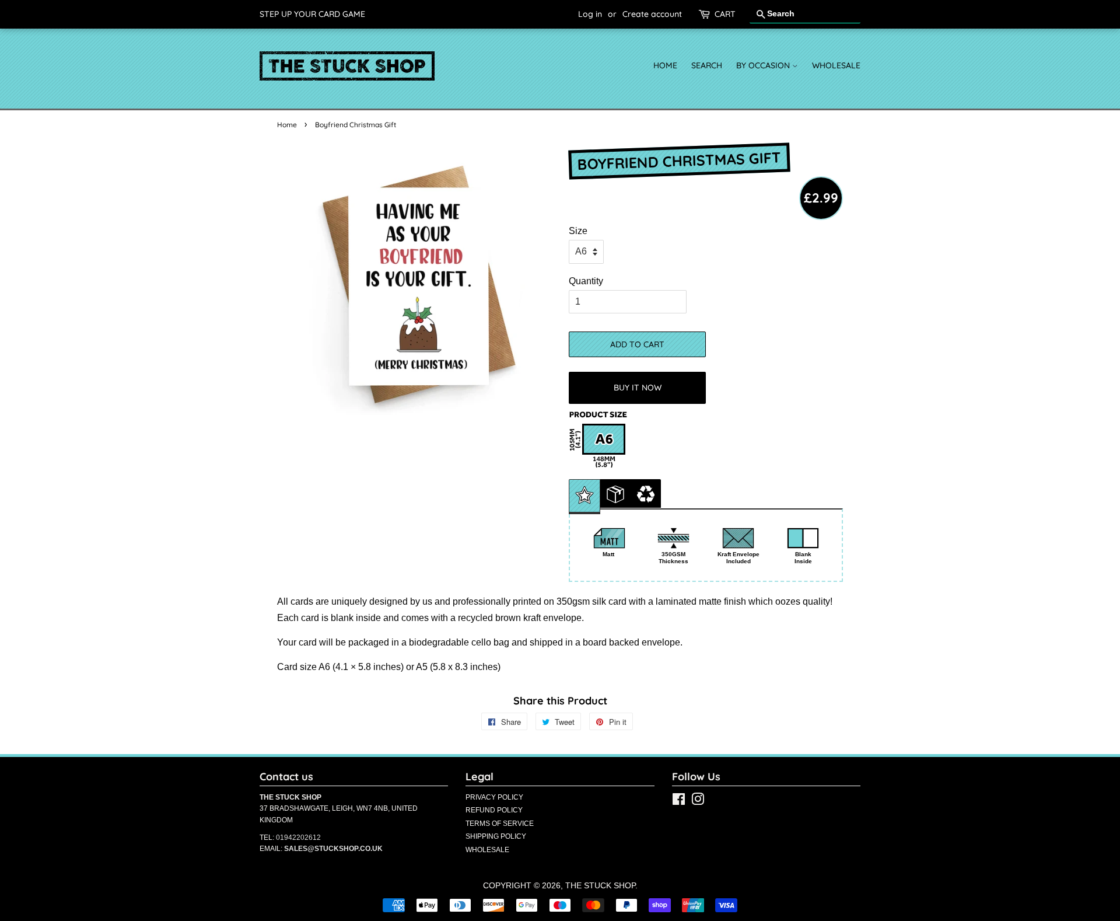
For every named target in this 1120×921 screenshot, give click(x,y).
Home (665, 65)
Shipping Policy (496, 836)
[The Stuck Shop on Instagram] (697, 801)
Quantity (586, 281)
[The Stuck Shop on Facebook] (678, 801)
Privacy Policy (494, 797)
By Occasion (764, 65)
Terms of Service (500, 823)
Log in (590, 14)
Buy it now (638, 387)
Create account (652, 14)
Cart (725, 14)
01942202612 (298, 837)
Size (578, 231)
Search (706, 65)
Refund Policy (494, 810)
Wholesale (836, 65)
